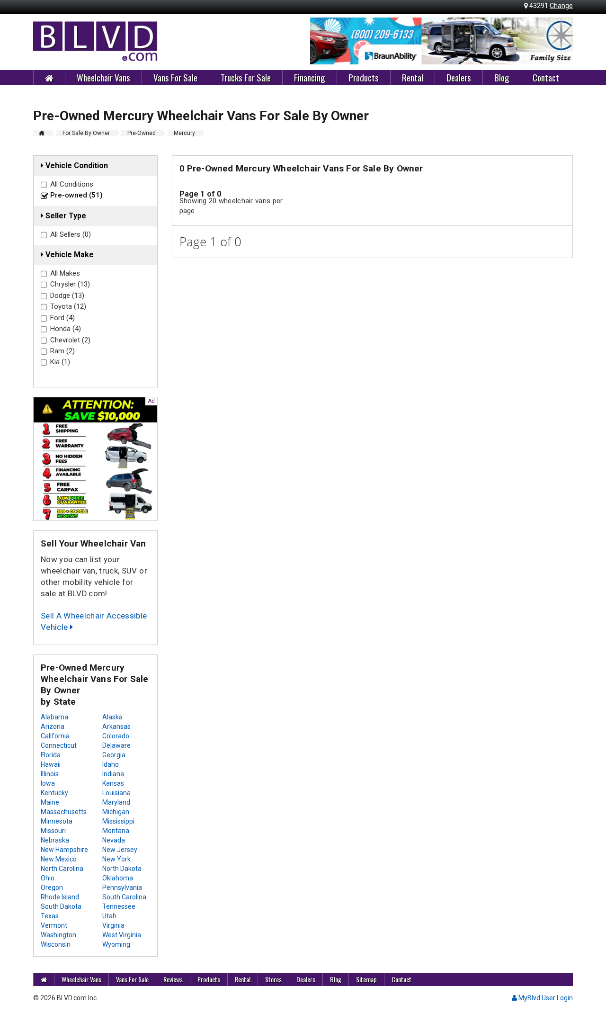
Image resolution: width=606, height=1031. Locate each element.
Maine (50, 802)
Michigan (115, 812)
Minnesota (56, 821)
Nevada (113, 840)
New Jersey (119, 849)
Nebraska (55, 840)
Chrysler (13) (70, 284)
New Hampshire (64, 849)
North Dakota (122, 868)
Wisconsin (56, 944)
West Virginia (121, 935)
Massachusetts (64, 812)
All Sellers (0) (70, 234)
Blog (501, 77)
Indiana (113, 774)
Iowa (48, 783)
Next (560, 41)
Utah (109, 916)
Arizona (52, 726)
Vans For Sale (175, 77)
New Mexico (59, 859)
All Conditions (71, 184)
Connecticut (59, 745)
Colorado (115, 736)
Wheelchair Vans (103, 77)
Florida (51, 755)
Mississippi (118, 821)
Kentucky (54, 793)
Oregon (52, 887)
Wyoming (116, 944)
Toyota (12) (68, 306)
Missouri (53, 830)
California (55, 736)
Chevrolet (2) (70, 340)
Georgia (113, 755)
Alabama (54, 717)
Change (561, 5)
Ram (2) (62, 351)
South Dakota (61, 906)
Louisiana (116, 793)
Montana (115, 830)
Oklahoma (117, 878)
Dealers (458, 77)
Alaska (112, 717)
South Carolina (124, 897)
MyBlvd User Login (545, 998)
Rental (412, 77)
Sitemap (366, 979)
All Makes (65, 273)
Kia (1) (60, 362)
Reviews (173, 979)
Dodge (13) (67, 295)
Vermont (54, 925)
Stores (273, 979)
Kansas (113, 783)
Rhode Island (60, 897)
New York (116, 859)
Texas (50, 916)
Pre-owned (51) (76, 195)
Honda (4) (65, 328)
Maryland (116, 802)
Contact (546, 77)
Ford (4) (62, 318)
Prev (322, 41)
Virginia (113, 925)
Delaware (116, 745)
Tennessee (118, 906)
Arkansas (116, 726)
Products (363, 77)
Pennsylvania (122, 887)
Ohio (47, 878)
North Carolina (62, 868)
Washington (58, 935)
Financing (309, 77)
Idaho (110, 764)
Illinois (50, 774)
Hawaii (51, 764)
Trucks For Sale (246, 77)
